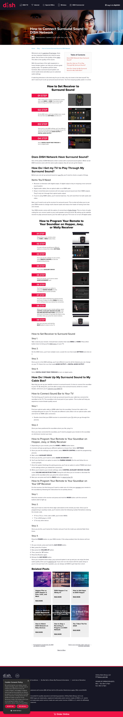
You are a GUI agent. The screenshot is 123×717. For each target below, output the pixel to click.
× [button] (28, 681)
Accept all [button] (10, 706)
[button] (16, 710)
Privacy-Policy (24, 703)
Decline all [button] (22, 706)
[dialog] (16, 696)
